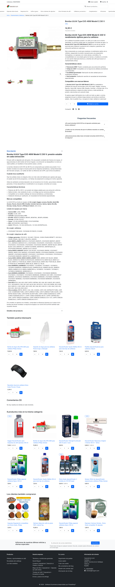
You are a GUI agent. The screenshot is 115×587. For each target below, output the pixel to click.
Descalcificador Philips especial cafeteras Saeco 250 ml (16, 480)
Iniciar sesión (62, 561)
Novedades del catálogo (14, 561)
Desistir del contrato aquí (65, 568)
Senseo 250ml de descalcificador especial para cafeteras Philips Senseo (96, 480)
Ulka (66, 24)
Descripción (11, 151)
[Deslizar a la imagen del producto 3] (30, 82)
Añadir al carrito (92, 104)
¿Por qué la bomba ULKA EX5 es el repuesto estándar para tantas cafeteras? (85, 124)
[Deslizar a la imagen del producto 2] (20, 82)
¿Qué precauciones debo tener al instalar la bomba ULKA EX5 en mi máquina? (85, 137)
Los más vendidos (12, 563)
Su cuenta (61, 554)
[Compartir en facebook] (73, 109)
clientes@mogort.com (92, 570)
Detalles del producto (15, 311)
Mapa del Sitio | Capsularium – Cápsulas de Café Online (44, 569)
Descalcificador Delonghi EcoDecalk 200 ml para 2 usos (70, 441)
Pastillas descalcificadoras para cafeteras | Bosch (94, 347)
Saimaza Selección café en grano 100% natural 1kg (43, 524)
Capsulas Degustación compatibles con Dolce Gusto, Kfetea (17, 524)
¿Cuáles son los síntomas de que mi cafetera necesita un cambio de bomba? (85, 130)
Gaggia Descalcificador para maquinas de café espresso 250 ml (17, 441)
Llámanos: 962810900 (13, 2)
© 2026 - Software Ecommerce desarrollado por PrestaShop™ (57, 584)
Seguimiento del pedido (65, 558)
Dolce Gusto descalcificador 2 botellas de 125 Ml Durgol (68, 480)
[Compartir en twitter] (76, 109)
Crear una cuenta (63, 563)
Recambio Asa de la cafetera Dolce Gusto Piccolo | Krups (17, 386)
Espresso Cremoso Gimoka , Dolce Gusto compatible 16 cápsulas (95, 524)
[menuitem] (12, 11)
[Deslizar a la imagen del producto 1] (11, 82)
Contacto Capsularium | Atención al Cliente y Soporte (43, 564)
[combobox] (95, 6)
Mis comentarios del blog (65, 566)
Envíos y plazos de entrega (41, 576)
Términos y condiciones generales (43, 558)
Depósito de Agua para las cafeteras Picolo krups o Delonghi (44, 347)
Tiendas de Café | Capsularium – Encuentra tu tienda (42, 573)
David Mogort (37, 561)
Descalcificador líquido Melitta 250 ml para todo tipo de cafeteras (70, 347)
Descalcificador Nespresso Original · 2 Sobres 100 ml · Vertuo (95, 441)
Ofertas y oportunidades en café (16, 558)
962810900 (89, 569)
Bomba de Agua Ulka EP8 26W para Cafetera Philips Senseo (18, 347)
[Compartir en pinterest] (79, 109)
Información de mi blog (65, 571)
